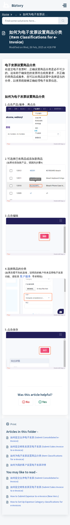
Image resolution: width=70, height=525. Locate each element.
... (16, 14)
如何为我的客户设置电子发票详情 (28, 464)
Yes (44, 402)
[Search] (63, 20)
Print (13, 424)
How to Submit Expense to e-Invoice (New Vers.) (34, 496)
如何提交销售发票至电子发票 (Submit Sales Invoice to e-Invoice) (37, 448)
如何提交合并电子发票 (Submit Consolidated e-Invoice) (34, 439)
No (28, 402)
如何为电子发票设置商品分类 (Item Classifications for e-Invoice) (36, 457)
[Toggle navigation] (64, 5)
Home (5, 14)
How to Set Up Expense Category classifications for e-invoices (36, 503)
